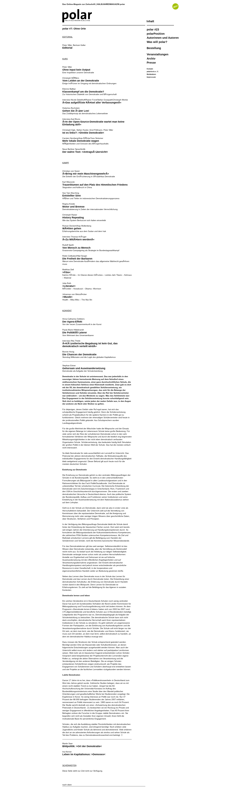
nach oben (67, 785)
